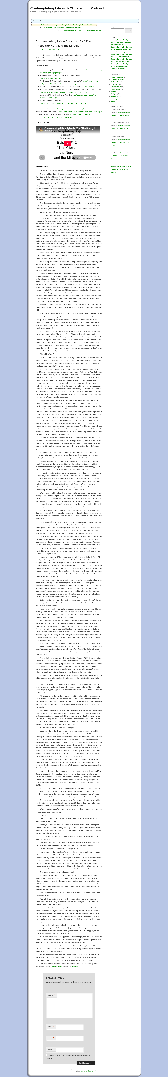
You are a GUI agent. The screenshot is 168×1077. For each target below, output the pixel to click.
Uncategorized (116, 99)
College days (115, 82)
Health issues (115, 89)
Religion (53, 966)
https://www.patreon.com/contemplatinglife (69, 109)
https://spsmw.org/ (88, 87)
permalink (75, 966)
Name (51, 1026)
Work (113, 101)
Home (34, 21)
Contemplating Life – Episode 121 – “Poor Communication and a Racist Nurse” (121, 42)
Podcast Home (45, 25)
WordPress (100, 1069)
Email (51, 1038)
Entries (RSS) (74, 1070)
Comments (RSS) (84, 1070)
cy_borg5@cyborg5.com (87, 1071)
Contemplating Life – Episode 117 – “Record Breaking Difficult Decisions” (121, 66)
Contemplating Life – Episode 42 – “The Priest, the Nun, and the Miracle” (73, 25)
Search (113, 27)
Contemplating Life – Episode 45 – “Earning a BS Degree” (121, 142)
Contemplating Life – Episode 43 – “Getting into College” (82, 31)
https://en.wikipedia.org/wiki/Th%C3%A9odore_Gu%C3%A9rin (63, 103)
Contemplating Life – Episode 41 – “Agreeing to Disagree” (62, 28)
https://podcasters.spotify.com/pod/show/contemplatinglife (80, 112)
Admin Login (94, 1070)
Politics (113, 91)
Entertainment (116, 87)
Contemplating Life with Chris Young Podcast (67, 8)
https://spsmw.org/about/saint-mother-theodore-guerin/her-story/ (63, 92)
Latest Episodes (53, 21)
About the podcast (117, 77)
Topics (42, 21)
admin (59, 50)
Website (50, 1049)
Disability (114, 84)
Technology (115, 96)
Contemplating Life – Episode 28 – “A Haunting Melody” (121, 169)
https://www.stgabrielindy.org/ (51, 78)
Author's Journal (117, 79)
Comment (51, 995)
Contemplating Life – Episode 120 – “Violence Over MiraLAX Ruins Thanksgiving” (121, 49)
